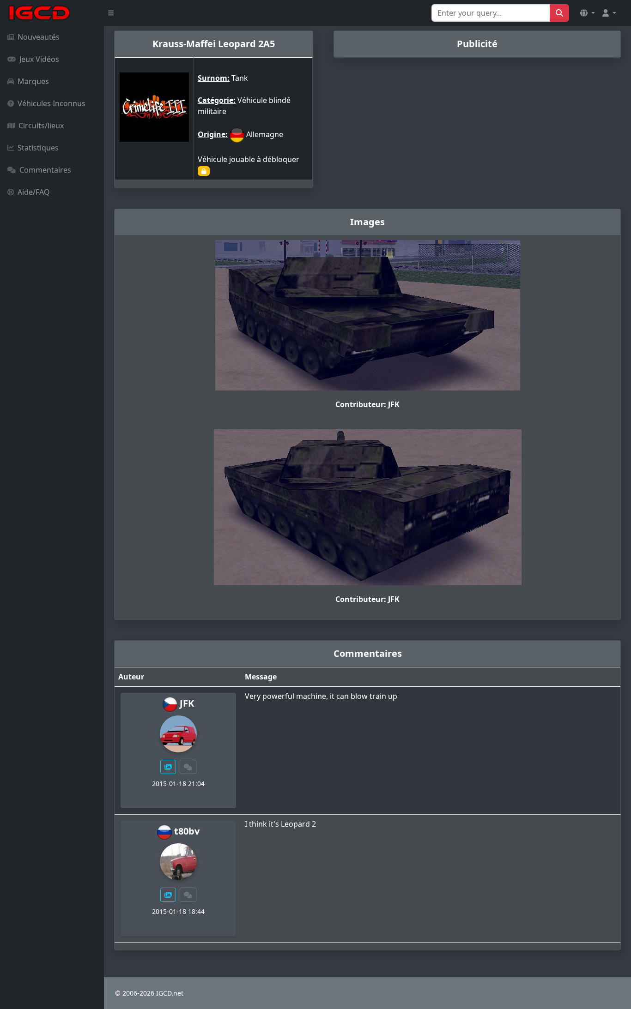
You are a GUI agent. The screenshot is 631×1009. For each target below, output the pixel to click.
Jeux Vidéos (39, 59)
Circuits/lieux (41, 125)
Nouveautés (39, 37)
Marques (33, 81)
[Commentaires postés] (188, 767)
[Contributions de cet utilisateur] (168, 767)
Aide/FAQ (34, 192)
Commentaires (45, 170)
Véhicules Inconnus (51, 103)
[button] (587, 13)
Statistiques (38, 148)
